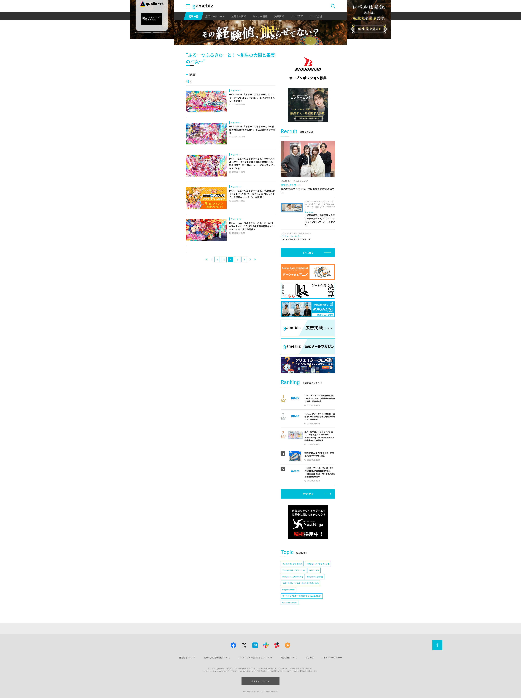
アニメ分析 (316, 16)
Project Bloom (288, 589)
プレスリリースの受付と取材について (255, 657)
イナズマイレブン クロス (292, 564)
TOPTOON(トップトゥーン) (293, 570)
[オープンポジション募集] (308, 69)
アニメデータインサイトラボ (317, 564)
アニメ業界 (297, 16)
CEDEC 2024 (314, 570)
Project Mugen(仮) (315, 576)
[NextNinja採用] (308, 522)
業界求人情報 (238, 16)
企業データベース (215, 16)
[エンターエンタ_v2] (308, 105)
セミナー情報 (260, 16)
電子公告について (289, 657)
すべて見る (308, 252)
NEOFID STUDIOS (289, 602)
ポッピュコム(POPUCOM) (292, 576)
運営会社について (187, 657)
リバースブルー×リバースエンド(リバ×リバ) (300, 583)
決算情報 (279, 16)
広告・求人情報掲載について (217, 657)
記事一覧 (193, 16)
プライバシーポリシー (332, 657)
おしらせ (309, 657)
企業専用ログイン (259, 681)
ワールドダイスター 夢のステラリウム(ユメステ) (301, 596)
